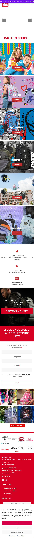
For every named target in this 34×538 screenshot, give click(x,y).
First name (17, 348)
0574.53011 (7, 462)
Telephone (17, 357)
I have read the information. (18, 375)
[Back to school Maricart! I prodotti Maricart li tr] (8, 397)
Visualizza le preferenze (17, 532)
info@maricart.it (9, 464)
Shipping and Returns (10, 488)
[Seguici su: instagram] (6, 480)
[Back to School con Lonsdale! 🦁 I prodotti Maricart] (8, 414)
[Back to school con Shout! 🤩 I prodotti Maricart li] (25, 397)
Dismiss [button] (32, 1)
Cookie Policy (12, 536)
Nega (17, 527)
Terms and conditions (10, 491)
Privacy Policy (20, 536)
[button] (31, 506)
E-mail (17, 366)
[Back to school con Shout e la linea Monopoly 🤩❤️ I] (25, 414)
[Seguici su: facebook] (3, 480)
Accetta (17, 523)
